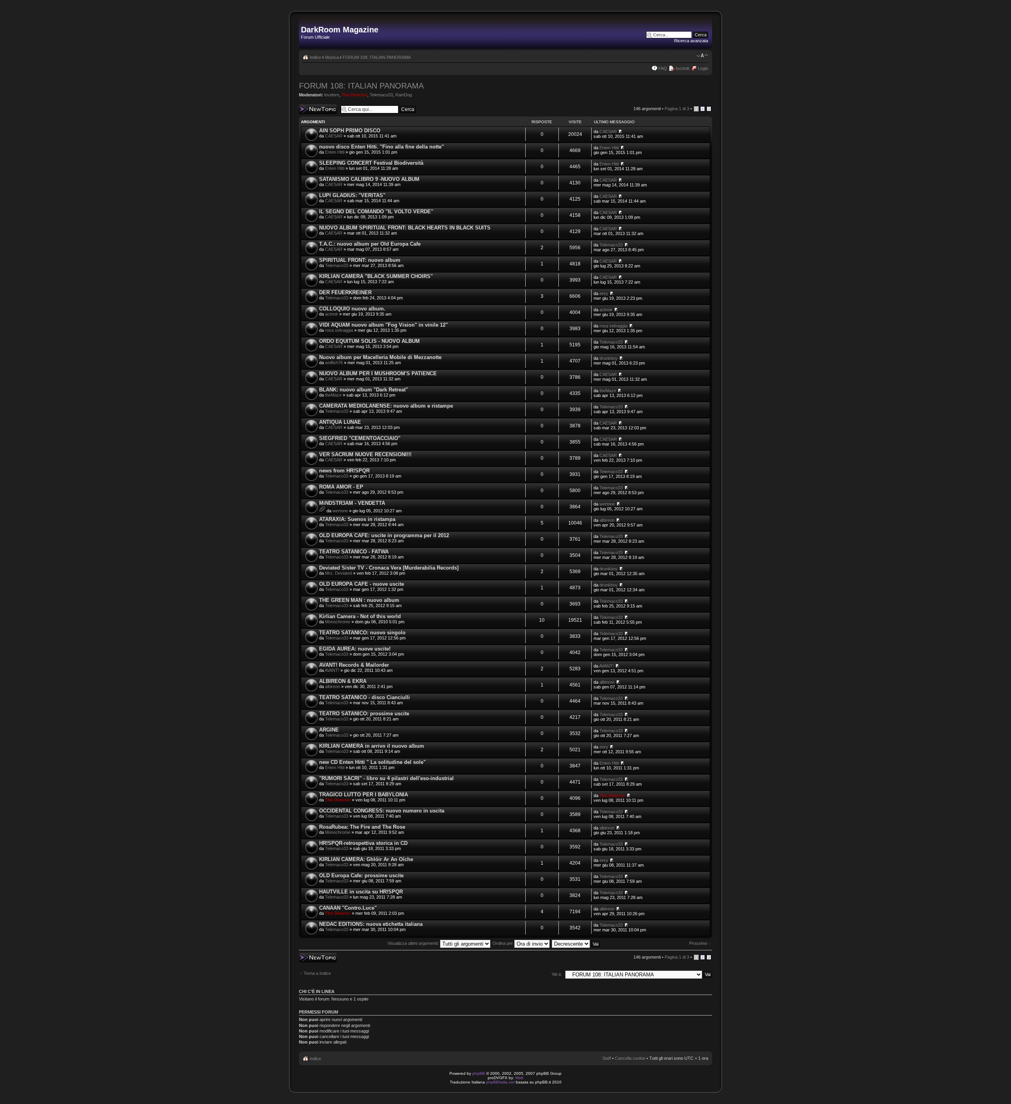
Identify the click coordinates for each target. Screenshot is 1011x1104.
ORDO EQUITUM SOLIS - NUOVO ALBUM (369, 341)
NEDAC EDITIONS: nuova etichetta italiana (371, 924)
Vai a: (557, 974)
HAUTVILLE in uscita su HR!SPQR (361, 892)
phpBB (478, 1073)
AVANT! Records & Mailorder (354, 665)
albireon (606, 520)
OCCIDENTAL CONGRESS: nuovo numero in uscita (381, 811)
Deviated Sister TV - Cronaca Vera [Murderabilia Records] (389, 568)
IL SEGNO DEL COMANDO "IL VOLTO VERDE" (376, 211)
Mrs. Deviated (338, 573)
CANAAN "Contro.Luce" (348, 908)
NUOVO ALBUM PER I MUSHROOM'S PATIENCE (378, 373)
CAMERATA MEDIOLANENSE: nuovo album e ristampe (386, 406)
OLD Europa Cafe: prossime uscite (361, 875)
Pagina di (677, 108)
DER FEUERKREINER (345, 292)
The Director (354, 94)
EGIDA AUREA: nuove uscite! (355, 649)
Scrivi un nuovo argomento (314, 109)
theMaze (333, 395)
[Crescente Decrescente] (576, 943)
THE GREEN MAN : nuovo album (359, 600)
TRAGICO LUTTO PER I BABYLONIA (363, 794)
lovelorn (331, 94)
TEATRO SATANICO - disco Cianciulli (364, 697)
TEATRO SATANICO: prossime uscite (364, 714)
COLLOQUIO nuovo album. (352, 309)
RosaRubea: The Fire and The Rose (362, 827)
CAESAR (333, 136)
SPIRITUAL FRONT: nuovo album (359, 260)
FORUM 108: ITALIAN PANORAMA (377, 57)
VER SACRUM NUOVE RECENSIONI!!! (365, 454)
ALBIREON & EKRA (342, 681)
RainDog (403, 94)
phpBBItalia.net (500, 1082)
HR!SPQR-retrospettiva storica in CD (363, 843)
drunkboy (608, 358)
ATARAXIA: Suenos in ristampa (357, 519)
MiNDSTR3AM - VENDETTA (352, 503)
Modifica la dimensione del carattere (702, 55)
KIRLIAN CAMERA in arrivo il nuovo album (371, 746)
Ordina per (503, 943)
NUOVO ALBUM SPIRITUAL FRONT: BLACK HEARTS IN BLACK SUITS (404, 228)
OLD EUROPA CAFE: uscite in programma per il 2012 (384, 535)
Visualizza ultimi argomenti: (413, 943)
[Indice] (305, 21)
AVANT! (332, 670)
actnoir (331, 314)
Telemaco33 (381, 94)
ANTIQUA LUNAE (340, 422)
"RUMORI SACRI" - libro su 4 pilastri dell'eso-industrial (386, 778)
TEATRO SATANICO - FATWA (354, 552)
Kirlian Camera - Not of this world (360, 616)
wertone (340, 510)
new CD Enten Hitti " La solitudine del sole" (372, 762)
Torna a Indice (317, 973)
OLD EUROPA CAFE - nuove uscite (361, 584)
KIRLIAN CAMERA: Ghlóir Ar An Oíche (366, 859)
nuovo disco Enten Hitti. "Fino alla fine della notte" (381, 147)
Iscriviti (682, 68)
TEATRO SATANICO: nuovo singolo (362, 633)
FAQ (662, 68)
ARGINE (329, 730)
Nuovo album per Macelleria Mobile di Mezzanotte (380, 357)
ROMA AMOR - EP (341, 487)
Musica (332, 57)
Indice (315, 57)
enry (603, 293)
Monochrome (337, 621)
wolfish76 (334, 362)
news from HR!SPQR (344, 471)
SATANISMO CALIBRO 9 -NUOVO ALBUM (369, 179)
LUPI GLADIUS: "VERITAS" (352, 195)
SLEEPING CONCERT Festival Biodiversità (371, 163)
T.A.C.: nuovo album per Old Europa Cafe (370, 244)
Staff (606, 1058)
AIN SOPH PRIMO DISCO (349, 131)
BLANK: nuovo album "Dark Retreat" (363, 390)
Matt (519, 1078)
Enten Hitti (334, 152)
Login (703, 68)
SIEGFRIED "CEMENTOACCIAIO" (359, 438)
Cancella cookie (630, 1058)
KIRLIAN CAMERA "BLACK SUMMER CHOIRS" (376, 276)
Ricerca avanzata (691, 40)
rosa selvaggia (339, 330)
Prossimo (698, 943)
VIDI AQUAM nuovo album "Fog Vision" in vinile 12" (383, 325)
